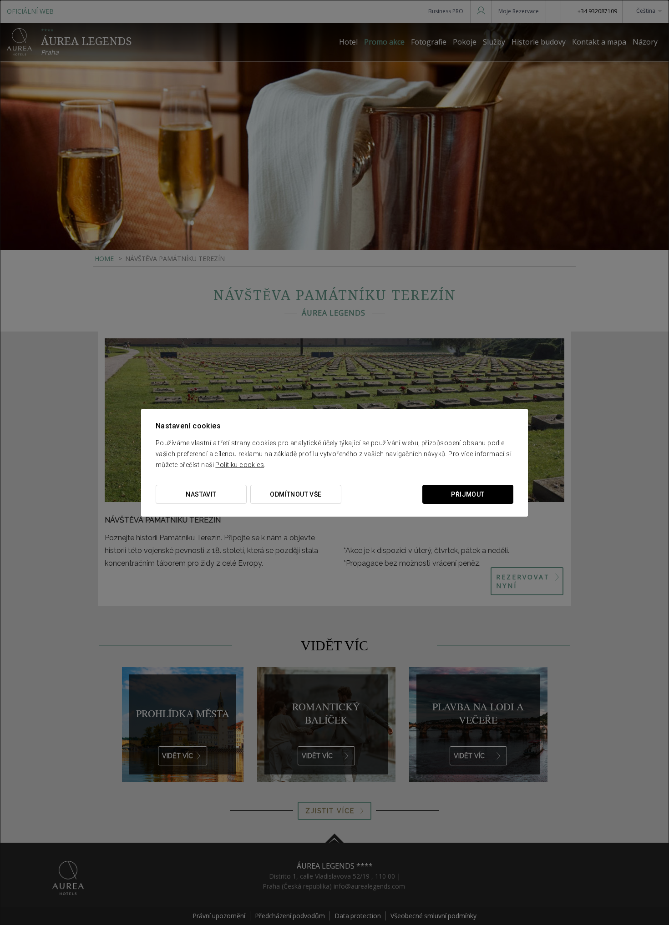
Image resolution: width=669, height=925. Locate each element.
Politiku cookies (239, 464)
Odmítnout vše (295, 494)
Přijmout (467, 494)
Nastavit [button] (201, 494)
